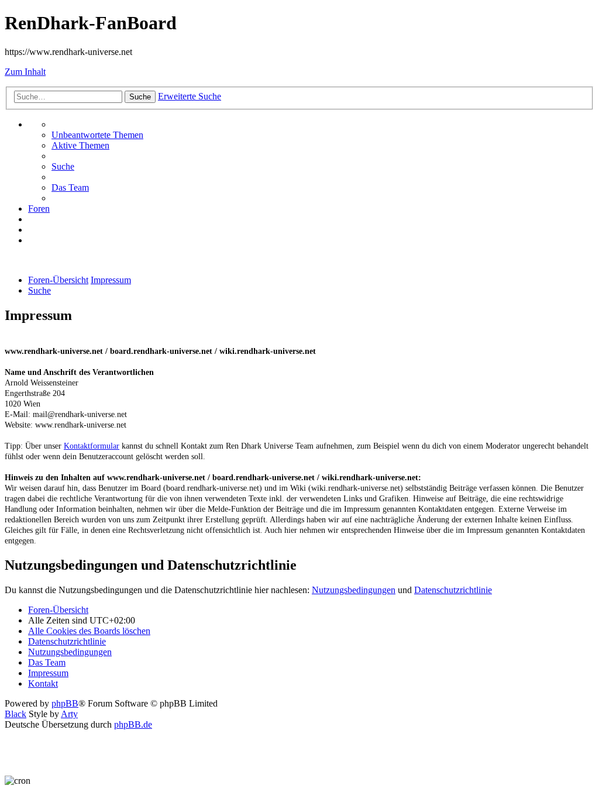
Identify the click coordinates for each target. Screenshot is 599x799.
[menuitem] (97, 135)
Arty (69, 714)
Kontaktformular (91, 446)
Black (15, 714)
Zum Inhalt (25, 72)
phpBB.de (133, 724)
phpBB (64, 703)
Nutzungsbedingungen (353, 590)
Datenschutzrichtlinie (453, 590)
